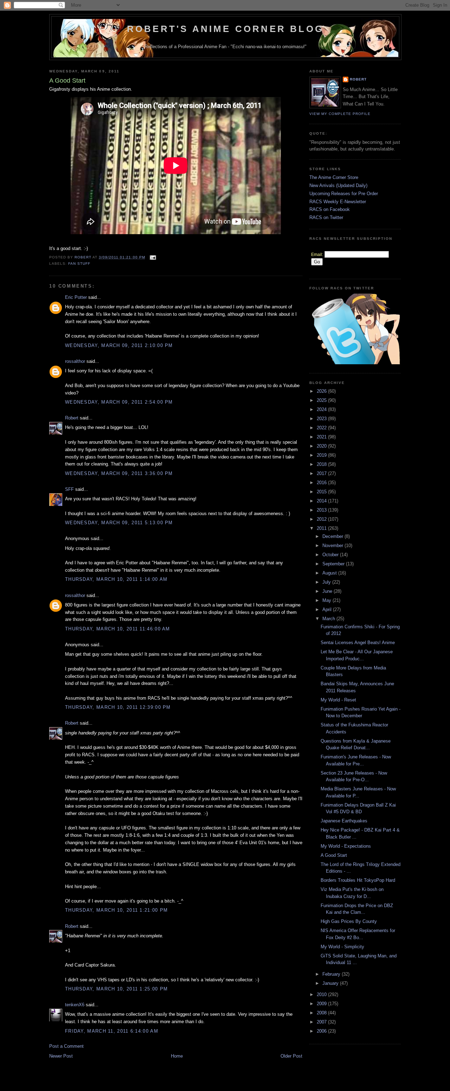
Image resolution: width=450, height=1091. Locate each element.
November (333, 545)
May (327, 600)
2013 (322, 510)
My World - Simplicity (342, 946)
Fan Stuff (79, 263)
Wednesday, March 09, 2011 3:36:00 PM (119, 473)
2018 (322, 464)
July (327, 582)
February (332, 974)
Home (177, 1056)
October (331, 554)
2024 (322, 409)
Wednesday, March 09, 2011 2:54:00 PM (119, 402)
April (327, 609)
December (333, 536)
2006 (322, 1031)
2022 (322, 427)
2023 (322, 418)
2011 (322, 528)
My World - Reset (338, 699)
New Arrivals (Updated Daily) (338, 185)
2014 (322, 500)
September (334, 563)
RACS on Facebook (329, 209)
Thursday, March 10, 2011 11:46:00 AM (117, 628)
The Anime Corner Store (333, 177)
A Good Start (334, 855)
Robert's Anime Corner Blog (225, 29)
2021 (322, 436)
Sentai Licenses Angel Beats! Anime (358, 642)
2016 (322, 482)
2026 (322, 391)
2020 (322, 446)
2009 (322, 1003)
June (328, 591)
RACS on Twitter (326, 217)
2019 (322, 455)
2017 (322, 473)
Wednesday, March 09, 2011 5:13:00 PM (119, 522)
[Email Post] (153, 257)
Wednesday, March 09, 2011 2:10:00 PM (119, 345)
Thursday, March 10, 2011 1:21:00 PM (116, 910)
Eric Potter (76, 297)
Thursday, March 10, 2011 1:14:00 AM (116, 579)
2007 (322, 1022)
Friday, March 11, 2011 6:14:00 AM (111, 1031)
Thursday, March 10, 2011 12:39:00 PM (118, 707)
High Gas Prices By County (349, 921)
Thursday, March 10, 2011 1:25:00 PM (116, 988)
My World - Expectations (346, 846)
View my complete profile (340, 114)
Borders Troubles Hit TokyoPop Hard (358, 880)
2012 (322, 519)
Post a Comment (66, 1046)
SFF (69, 489)
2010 (322, 994)
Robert (71, 418)
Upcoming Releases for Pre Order (343, 193)
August (330, 573)
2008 (322, 1012)
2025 (322, 400)
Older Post (291, 1056)
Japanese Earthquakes (344, 820)
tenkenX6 (74, 1004)
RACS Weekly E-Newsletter (337, 201)
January (331, 983)
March (329, 618)
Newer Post (61, 1056)
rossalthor (75, 361)
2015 (322, 491)
